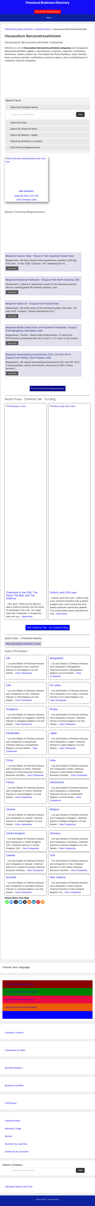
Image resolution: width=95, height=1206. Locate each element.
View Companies (23, 673)
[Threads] (16, 902)
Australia (11, 877)
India (52, 760)
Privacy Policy (41, 1199)
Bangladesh (56, 658)
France (10, 782)
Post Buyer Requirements (47, 11)
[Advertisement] (47, 79)
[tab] (47, 107)
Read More (12, 268)
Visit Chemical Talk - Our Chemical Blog (47, 627)
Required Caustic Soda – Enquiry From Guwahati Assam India (40, 256)
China (9, 760)
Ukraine (10, 809)
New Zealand (57, 877)
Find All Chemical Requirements (47, 388)
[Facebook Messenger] (20, 902)
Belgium (54, 809)
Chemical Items (42, 29)
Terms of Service (53, 1199)
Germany (55, 833)
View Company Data (26, 199)
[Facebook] (11, 902)
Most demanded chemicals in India (23, 643)
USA (52, 855)
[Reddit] (29, 902)
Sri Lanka (55, 685)
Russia (53, 709)
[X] (25, 902)
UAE (8, 685)
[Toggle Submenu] (88, 1032)
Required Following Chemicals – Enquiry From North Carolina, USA (42, 279)
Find (80, 114)
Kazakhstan (13, 733)
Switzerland (57, 782)
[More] (43, 902)
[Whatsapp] (7, 902)
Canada (10, 855)
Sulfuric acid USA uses (63, 592)
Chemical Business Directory (47, 2)
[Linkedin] (34, 902)
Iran (8, 658)
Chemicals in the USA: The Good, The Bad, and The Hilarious (22, 595)
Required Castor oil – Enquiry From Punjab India (32, 303)
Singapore (12, 709)
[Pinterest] (38, 902)
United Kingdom (15, 833)
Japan (53, 733)
